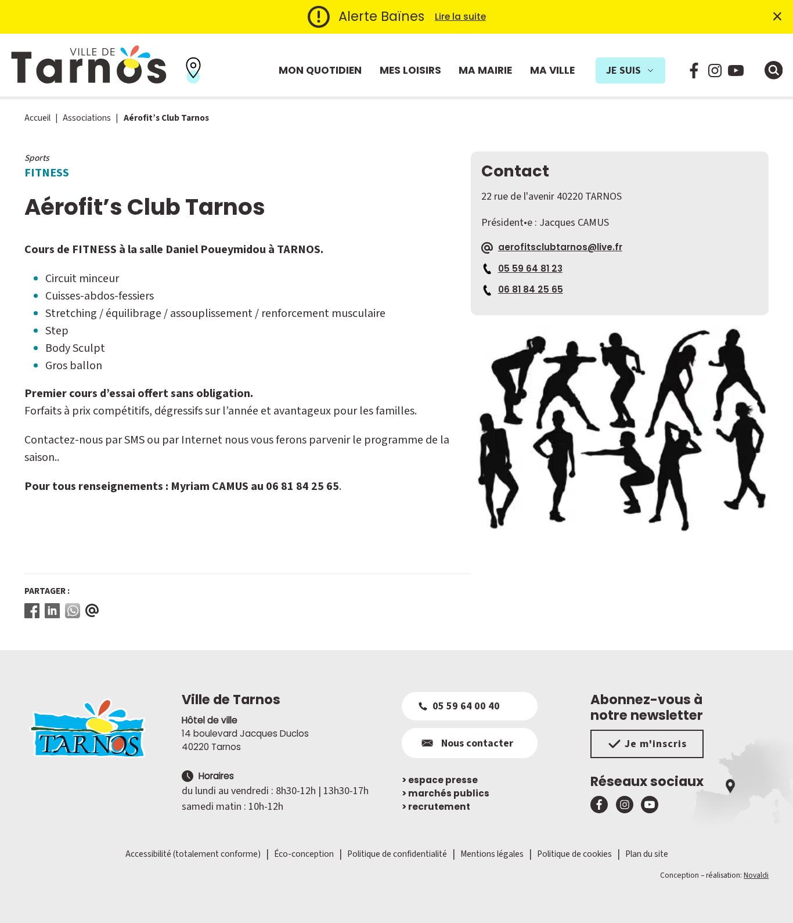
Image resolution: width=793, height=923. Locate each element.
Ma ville (552, 70)
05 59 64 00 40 (466, 706)
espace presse (440, 780)
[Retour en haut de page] (768, 898)
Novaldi (756, 875)
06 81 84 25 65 (530, 289)
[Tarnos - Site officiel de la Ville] (88, 65)
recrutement (436, 807)
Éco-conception (304, 854)
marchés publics (445, 793)
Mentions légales (492, 854)
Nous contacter (477, 743)
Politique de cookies (574, 854)
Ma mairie (485, 70)
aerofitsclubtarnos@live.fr (560, 247)
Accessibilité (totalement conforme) (193, 854)
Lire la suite (460, 16)
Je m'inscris (656, 744)
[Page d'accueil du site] (97, 728)
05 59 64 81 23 (530, 268)
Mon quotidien (320, 70)
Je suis (623, 70)
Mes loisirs (410, 70)
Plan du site (646, 854)
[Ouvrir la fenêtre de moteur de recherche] (774, 70)
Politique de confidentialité (397, 854)
